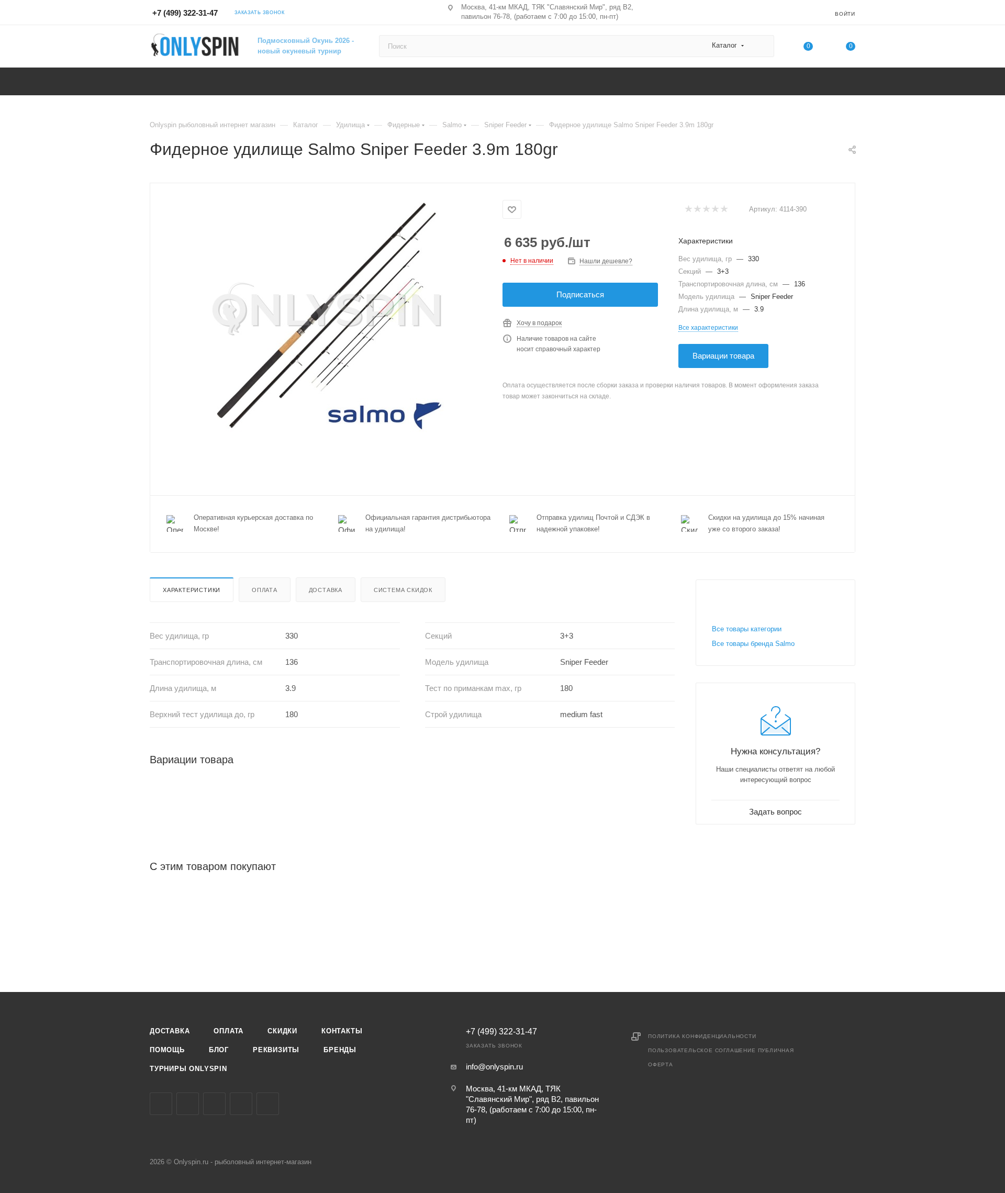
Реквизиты (276, 1050)
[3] (705, 209)
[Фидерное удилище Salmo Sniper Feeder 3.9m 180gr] (326, 315)
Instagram (187, 1103)
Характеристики (191, 590)
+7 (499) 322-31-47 (185, 12)
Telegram (214, 1103)
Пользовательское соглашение (702, 1050)
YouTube (241, 1103)
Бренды (339, 1050)
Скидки (282, 1031)
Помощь (167, 1050)
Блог (219, 1050)
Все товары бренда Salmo (753, 644)
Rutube (267, 1103)
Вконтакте (161, 1103)
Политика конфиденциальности (702, 1036)
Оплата (264, 590)
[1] (688, 209)
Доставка (325, 590)
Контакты (341, 1031)
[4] (714, 209)
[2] (697, 209)
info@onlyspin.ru (494, 1066)
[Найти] (761, 46)
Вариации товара (723, 355)
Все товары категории (746, 629)
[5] (723, 209)
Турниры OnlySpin (188, 1069)
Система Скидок (403, 590)
